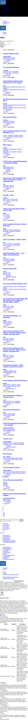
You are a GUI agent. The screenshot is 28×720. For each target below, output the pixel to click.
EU (5, 553)
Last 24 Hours (6, 525)
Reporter (5, 557)
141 (4, 512)
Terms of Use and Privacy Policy (11, 574)
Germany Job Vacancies (8, 578)
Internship (6, 539)
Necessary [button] (2, 614)
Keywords (2, 519)
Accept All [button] (10, 590)
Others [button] (1, 712)
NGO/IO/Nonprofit (8, 555)
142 (4, 514)
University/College (8, 559)
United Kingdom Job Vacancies (10, 577)
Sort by (1, 42)
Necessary (4, 615)
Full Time (7, 536)
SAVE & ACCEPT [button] (4, 719)
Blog (4, 571)
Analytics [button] (2, 696)
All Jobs (5, 7)
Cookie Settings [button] (3, 590)
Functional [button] (2, 682)
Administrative (7, 548)
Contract (6, 535)
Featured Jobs (6, 8)
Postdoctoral (6, 556)
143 (4, 515)
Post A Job (2, 12)
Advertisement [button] (3, 704)
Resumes (5, 9)
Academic (6, 547)
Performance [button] (3, 689)
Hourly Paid (6, 538)
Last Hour (5, 523)
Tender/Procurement (9, 542)
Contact (5, 573)
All (3, 530)
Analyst (6, 551)
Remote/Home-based (9, 540)
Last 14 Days (6, 527)
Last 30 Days (6, 529)
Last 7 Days (6, 526)
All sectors (7, 549)
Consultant (7, 552)
